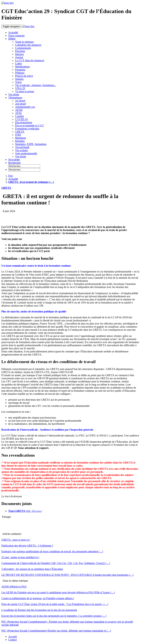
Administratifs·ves (25, 106)
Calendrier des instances (28, 44)
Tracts (18, 82)
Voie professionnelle (26, 153)
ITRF (18, 134)
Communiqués (23, 48)
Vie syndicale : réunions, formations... (35, 85)
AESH (19, 110)
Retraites (20, 141)
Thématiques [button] (15, 97)
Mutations (20, 137)
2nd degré (20, 103)
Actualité (13, 32)
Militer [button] (11, 38)
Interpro (19, 54)
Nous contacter (16, 35)
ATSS (18, 113)
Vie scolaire (21, 150)
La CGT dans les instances (29, 60)
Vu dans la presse (24, 91)
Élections (20, 51)
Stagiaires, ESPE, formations (30, 144)
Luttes (18, 63)
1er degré (20, 100)
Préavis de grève (24, 75)
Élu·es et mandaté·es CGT (29, 125)
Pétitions (19, 72)
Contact (12, 639)
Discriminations (23, 122)
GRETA (19, 131)
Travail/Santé (22, 147)
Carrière (19, 116)
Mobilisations (22, 66)
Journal (19, 57)
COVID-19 (21, 119)
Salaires (19, 79)
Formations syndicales (27, 128)
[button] (14, 162)
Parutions (20, 69)
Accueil (12, 636)
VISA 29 (20, 88)
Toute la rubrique (24, 41)
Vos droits (13, 94)
